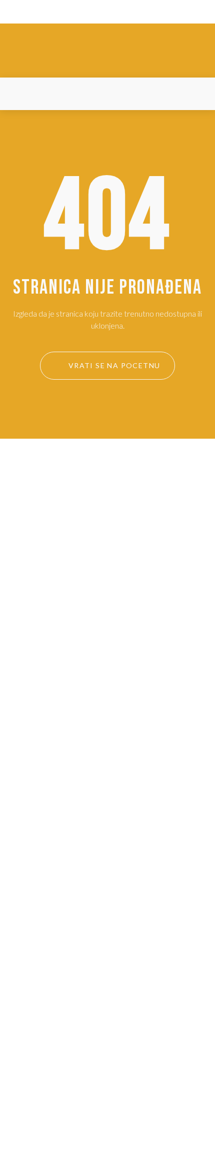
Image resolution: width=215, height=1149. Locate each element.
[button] (19, 94)
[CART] (195, 94)
